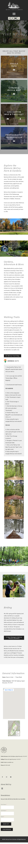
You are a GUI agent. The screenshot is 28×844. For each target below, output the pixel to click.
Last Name (4, 810)
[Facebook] (2, 777)
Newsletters (5, 795)
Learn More (14, 123)
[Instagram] (6, 777)
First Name (4, 804)
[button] (4, 586)
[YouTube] (10, 777)
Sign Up (6, 824)
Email (2, 816)
